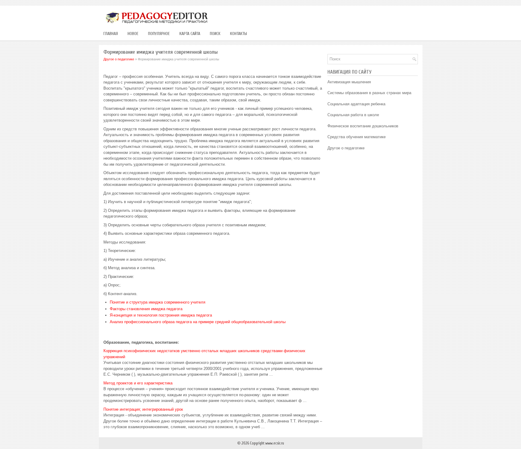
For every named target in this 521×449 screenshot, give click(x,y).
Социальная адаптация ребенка (356, 104)
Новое (133, 33)
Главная (110, 33)
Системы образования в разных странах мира (369, 93)
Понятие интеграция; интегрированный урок (143, 409)
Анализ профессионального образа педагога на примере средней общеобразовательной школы (198, 322)
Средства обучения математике (356, 137)
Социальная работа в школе (353, 115)
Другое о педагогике (118, 59)
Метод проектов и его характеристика (137, 383)
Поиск (215, 33)
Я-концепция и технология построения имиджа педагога (161, 315)
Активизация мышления (349, 82)
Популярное (159, 33)
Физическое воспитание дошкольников (362, 126)
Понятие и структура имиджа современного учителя (157, 302)
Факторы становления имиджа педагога (146, 309)
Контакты (238, 33)
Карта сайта (189, 33)
